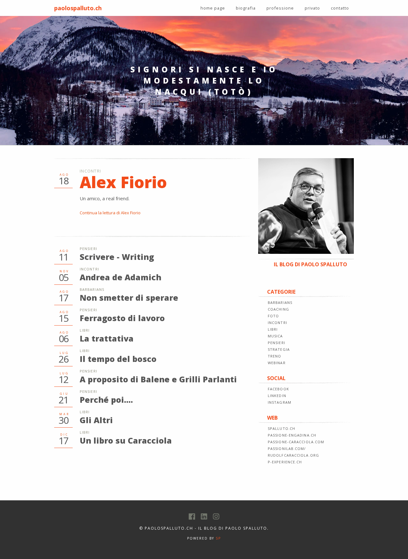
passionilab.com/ (287, 448)
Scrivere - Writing (117, 256)
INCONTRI (277, 322)
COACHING (278, 309)
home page (212, 8)
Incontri (90, 171)
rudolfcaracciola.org (293, 455)
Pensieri (88, 248)
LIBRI (273, 329)
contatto (340, 8)
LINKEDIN (277, 395)
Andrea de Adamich (120, 277)
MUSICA (275, 336)
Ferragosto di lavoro (122, 318)
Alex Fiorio (123, 182)
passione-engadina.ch (292, 435)
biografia (246, 8)
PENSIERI (276, 342)
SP (218, 538)
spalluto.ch (281, 428)
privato (312, 8)
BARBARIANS (280, 302)
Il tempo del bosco (118, 358)
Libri (85, 330)
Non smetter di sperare (129, 297)
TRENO (274, 356)
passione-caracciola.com (296, 441)
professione (280, 8)
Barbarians (92, 289)
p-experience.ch (285, 462)
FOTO (273, 315)
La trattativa (107, 338)
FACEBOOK (278, 388)
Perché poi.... (106, 399)
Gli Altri (96, 420)
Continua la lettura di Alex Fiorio (110, 213)
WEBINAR (277, 362)
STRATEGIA (279, 349)
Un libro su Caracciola (126, 440)
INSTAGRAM (279, 402)
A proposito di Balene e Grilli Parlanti (158, 379)
